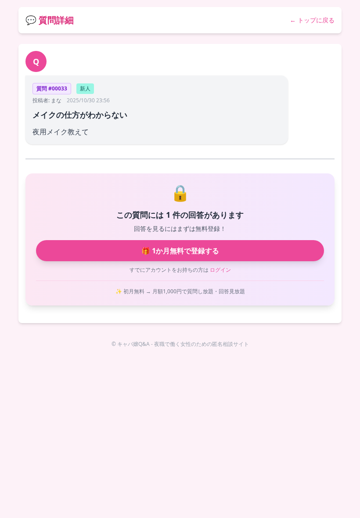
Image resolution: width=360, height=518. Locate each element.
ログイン (220, 269)
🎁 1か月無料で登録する (180, 250)
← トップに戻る (312, 20)
